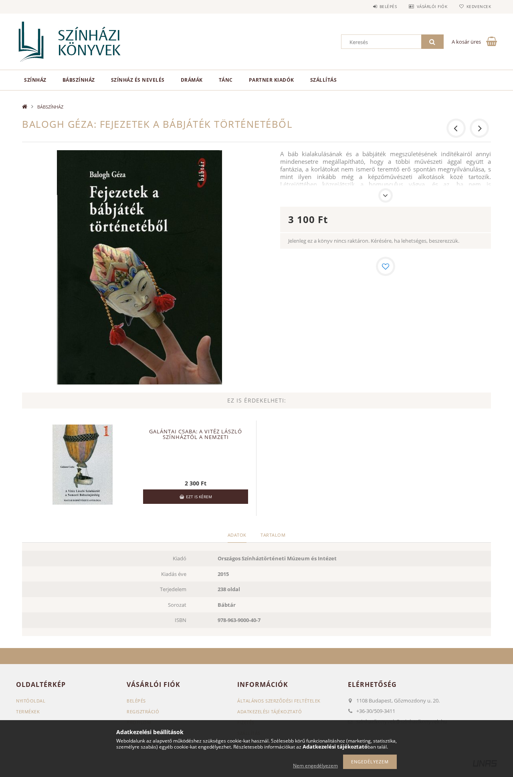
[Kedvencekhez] (385, 266)
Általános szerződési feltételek (279, 701)
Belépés (388, 6)
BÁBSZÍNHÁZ (79, 79)
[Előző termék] (456, 128)
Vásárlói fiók (432, 6)
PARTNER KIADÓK (271, 79)
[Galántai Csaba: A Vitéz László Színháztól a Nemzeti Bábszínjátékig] (82, 463)
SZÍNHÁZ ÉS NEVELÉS (138, 79)
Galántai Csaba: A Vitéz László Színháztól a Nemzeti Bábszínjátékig (195, 437)
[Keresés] (432, 41)
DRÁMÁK (192, 79)
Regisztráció (143, 712)
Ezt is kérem (199, 496)
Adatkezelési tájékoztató (269, 712)
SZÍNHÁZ (35, 79)
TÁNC (226, 79)
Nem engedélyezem (315, 765)
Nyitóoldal (30, 701)
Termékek (28, 712)
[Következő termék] (479, 128)
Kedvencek (479, 6)
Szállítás (323, 79)
